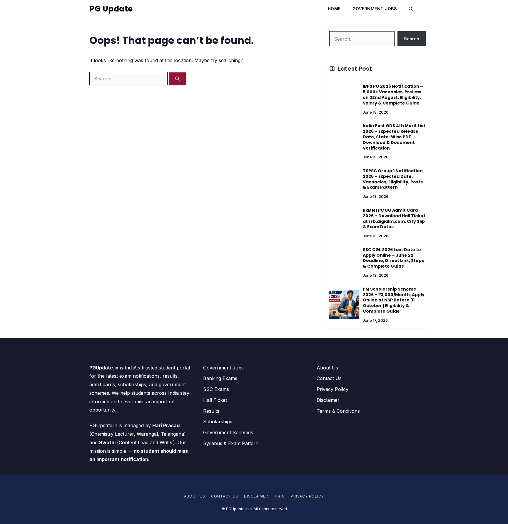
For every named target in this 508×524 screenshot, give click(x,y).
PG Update (111, 9)
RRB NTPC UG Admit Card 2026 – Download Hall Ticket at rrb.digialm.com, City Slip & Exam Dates (394, 218)
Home (334, 8)
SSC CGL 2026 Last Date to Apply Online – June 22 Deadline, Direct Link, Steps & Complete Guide (393, 258)
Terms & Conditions (338, 411)
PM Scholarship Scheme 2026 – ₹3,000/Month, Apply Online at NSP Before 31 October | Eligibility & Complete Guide (394, 300)
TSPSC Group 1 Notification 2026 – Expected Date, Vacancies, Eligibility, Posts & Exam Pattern (393, 179)
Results (211, 411)
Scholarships (217, 421)
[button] (411, 9)
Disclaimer (328, 400)
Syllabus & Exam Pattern (230, 443)
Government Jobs (374, 8)
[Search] (177, 79)
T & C (279, 496)
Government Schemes (228, 432)
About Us (327, 368)
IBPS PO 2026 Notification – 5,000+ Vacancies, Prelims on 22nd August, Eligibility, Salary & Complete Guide (393, 94)
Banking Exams (220, 378)
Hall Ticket (215, 400)
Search (411, 39)
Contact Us (329, 378)
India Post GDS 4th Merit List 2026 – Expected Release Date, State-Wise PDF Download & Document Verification (394, 137)
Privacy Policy (332, 389)
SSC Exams (216, 389)
